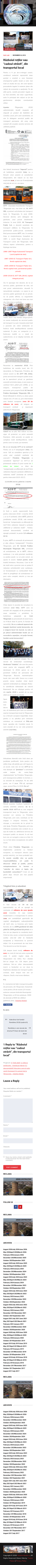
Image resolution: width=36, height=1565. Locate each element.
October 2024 (8, 1274)
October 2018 (8, 1354)
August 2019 (7, 1343)
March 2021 (22, 1321)
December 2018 (9, 1352)
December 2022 (9, 1299)
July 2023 (15, 1291)
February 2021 (8, 1324)
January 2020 (19, 1338)
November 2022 (20, 1299)
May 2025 (6, 1266)
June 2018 (23, 1357)
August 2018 (7, 1357)
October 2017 (8, 1368)
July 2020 (15, 1332)
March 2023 (22, 1294)
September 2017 (19, 1368)
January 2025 (19, 1269)
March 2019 (22, 1346)
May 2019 (6, 1346)
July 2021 (15, 1318)
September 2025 (19, 1260)
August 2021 (7, 1318)
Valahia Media (21, 1001)
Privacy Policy (21, 1561)
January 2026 (19, 1255)
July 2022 (15, 1305)
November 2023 (20, 1285)
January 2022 (19, 1310)
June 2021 (23, 1318)
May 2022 (6, 1307)
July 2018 (15, 1357)
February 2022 (8, 1310)
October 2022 (8, 1302)
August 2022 (7, 1305)
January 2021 (19, 1324)
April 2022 (14, 1307)
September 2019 (19, 1341)
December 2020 (9, 1327)
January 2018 (19, 1363)
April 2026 (14, 1252)
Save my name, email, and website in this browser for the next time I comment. (19, 1158)
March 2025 (22, 1266)
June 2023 (23, 1291)
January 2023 (19, 1296)
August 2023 (7, 1291)
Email (5, 1136)
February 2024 (8, 1283)
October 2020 (8, 1330)
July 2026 (15, 1249)
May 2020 (6, 1335)
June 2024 (23, 1277)
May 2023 (6, 1294)
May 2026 (6, 1252)
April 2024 (14, 1280)
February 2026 (8, 1255)
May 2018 (6, 1360)
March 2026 (22, 1252)
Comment (7, 1096)
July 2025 (15, 1263)
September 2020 (19, 1330)
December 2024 (9, 1271)
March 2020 (22, 1335)
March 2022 (22, 1307)
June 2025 (23, 1263)
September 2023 (19, 1288)
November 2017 (20, 1366)
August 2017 (7, 1371)
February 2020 (8, 1338)
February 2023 (8, 1296)
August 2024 (7, 1277)
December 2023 (9, 1285)
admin (7, 1010)
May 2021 (6, 1321)
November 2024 (20, 1271)
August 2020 (7, 1332)
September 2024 (19, 1274)
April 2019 (14, 1346)
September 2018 (19, 1354)
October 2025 (8, 1260)
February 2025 (8, 1269)
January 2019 (19, 1349)
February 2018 (8, 1363)
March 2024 (22, 1280)
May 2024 (6, 1280)
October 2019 (8, 1341)
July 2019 (15, 1343)
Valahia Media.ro (18, 12)
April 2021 (14, 1321)
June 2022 (23, 1305)
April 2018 (14, 1360)
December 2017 (9, 1366)
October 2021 (8, 1316)
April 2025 (14, 1266)
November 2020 (20, 1327)
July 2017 (15, 1371)
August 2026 (7, 1249)
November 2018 (20, 1352)
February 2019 (8, 1349)
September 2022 (19, 1302)
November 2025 (20, 1258)
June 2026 (23, 1249)
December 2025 (9, 1258)
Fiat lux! (6, 55)
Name (6, 1125)
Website (6, 1147)
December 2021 (9, 1313)
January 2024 (19, 1283)
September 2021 (19, 1316)
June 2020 (23, 1332)
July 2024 (15, 1277)
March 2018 (22, 1360)
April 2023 (14, 1294)
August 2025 (7, 1263)
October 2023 (8, 1288)
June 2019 (23, 1343)
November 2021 (20, 1313)
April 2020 (14, 1335)
